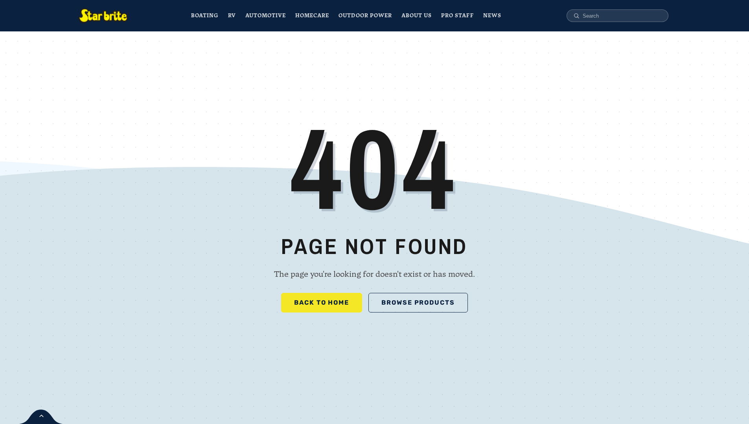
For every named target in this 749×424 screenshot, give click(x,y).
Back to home (321, 302)
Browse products (418, 302)
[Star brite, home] (103, 15)
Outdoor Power (365, 15)
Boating (204, 15)
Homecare (312, 15)
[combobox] (622, 16)
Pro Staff (457, 15)
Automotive (265, 15)
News (492, 15)
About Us (416, 15)
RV (232, 15)
